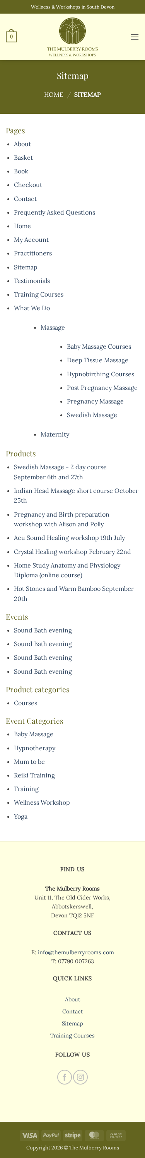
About (22, 144)
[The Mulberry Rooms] (72, 37)
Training (26, 789)
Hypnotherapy (34, 748)
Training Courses (38, 294)
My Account (31, 239)
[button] (11, 37)
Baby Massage (33, 734)
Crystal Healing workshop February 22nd (72, 551)
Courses (25, 703)
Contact (25, 199)
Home (53, 94)
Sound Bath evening (43, 630)
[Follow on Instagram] (80, 1077)
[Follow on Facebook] (64, 1077)
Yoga (20, 816)
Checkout (28, 185)
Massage (53, 327)
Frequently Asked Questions (54, 212)
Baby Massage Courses (99, 346)
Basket (23, 157)
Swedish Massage (92, 415)
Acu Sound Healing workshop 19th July (69, 537)
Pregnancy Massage (95, 401)
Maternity (55, 434)
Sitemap (26, 267)
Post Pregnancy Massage (102, 387)
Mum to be (29, 761)
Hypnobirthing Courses (100, 374)
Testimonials (32, 281)
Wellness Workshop (42, 802)
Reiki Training (34, 775)
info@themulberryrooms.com (76, 952)
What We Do (32, 308)
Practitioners (33, 253)
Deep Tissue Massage (97, 360)
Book (21, 171)
